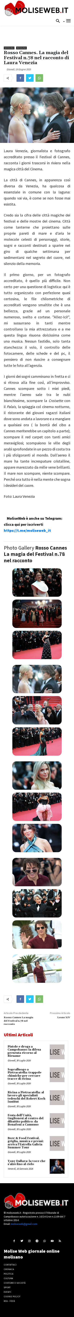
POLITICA (8, 1274)
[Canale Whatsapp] (44, 1240)
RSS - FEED (9, 1301)
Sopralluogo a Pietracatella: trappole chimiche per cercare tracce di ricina (24, 1074)
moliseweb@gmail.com (24, 1224)
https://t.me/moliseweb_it (27, 530)
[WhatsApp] (39, 78)
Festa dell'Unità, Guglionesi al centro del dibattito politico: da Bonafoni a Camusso (25, 1120)
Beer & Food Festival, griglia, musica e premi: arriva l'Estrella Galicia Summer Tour (26, 1143)
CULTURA (8, 1278)
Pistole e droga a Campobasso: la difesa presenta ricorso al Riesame (24, 1051)
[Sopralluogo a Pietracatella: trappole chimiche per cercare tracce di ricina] (57, 1074)
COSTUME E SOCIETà (15, 1283)
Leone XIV (63, 1017)
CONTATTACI (10, 1264)
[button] (59, 21)
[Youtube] (52, 1240)
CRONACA (9, 1269)
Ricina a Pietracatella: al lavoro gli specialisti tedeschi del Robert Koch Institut (26, 1097)
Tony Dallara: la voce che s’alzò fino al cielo (26, 1162)
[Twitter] (30, 78)
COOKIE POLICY (12, 1296)
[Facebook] (20, 78)
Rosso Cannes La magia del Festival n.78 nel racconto (18, 1021)
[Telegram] (37, 1240)
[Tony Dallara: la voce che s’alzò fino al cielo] (57, 1166)
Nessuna (9, 48)
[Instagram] (29, 1240)
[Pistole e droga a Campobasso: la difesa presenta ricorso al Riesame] (57, 1051)
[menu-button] (68, 21)
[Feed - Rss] (59, 1240)
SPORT (7, 1287)
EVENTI (7, 1292)
